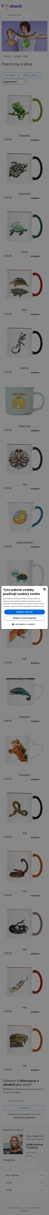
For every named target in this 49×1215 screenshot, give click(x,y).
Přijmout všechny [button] (24, 612)
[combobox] (44, 589)
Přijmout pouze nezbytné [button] (24, 618)
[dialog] (24, 607)
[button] (24, 624)
